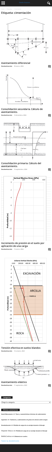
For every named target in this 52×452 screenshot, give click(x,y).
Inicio (2, 9)
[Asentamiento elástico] (26, 369)
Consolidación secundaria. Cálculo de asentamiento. (22, 111)
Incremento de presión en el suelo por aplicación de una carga (22, 245)
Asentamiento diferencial (15, 63)
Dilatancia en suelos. (21, 436)
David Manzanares (7, 414)
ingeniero (4, 419)
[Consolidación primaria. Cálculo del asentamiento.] (26, 141)
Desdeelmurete (6, 66)
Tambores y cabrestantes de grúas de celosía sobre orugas (29, 419)
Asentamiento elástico (14, 382)
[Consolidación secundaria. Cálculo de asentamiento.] (26, 90)
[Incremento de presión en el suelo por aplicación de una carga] (26, 208)
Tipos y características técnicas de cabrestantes (30, 414)
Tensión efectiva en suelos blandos (21, 347)
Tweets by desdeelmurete (10, 441)
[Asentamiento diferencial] (26, 39)
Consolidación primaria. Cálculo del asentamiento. (21, 165)
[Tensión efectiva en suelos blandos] (26, 300)
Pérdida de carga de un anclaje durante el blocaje (29, 425)
